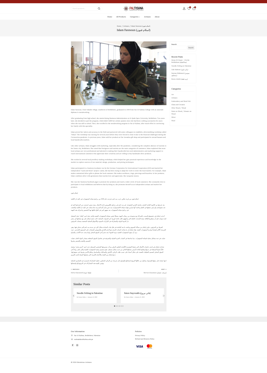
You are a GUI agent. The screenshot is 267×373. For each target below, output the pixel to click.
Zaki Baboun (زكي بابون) (179, 69)
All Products (121, 17)
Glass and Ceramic (178, 105)
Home (109, 17)
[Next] (163, 295)
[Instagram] (77, 345)
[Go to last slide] (73, 295)
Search (174, 44)
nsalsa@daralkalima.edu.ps (83, 339)
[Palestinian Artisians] (133, 8)
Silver (173, 117)
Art (172, 94)
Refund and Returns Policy (144, 339)
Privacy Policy (140, 335)
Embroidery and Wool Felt (181, 101)
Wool (173, 121)
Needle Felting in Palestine (90, 293)
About (157, 17)
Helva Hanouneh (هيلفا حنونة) (81, 271)
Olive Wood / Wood (178, 108)
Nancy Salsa (82, 297)
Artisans (147, 17)
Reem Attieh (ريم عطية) (179, 79)
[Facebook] (72, 345)
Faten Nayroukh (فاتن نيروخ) (137, 293)
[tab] (114, 306)
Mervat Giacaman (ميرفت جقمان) (155, 271)
